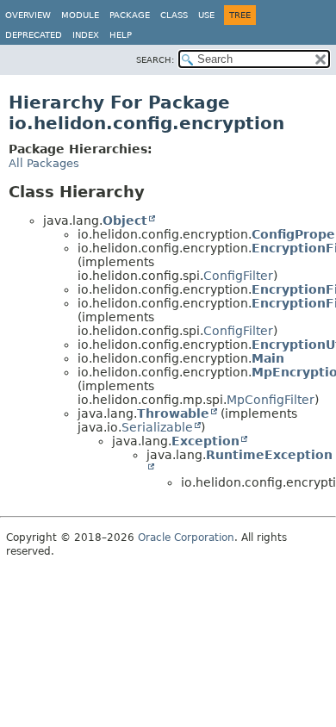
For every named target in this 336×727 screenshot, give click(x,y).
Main (268, 358)
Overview (28, 15)
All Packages (44, 163)
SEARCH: (155, 60)
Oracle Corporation (186, 537)
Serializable (157, 427)
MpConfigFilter (270, 400)
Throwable (173, 413)
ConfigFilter (238, 276)
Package (129, 15)
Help (120, 35)
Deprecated (33, 35)
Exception (205, 441)
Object (125, 220)
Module (80, 15)
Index (85, 35)
